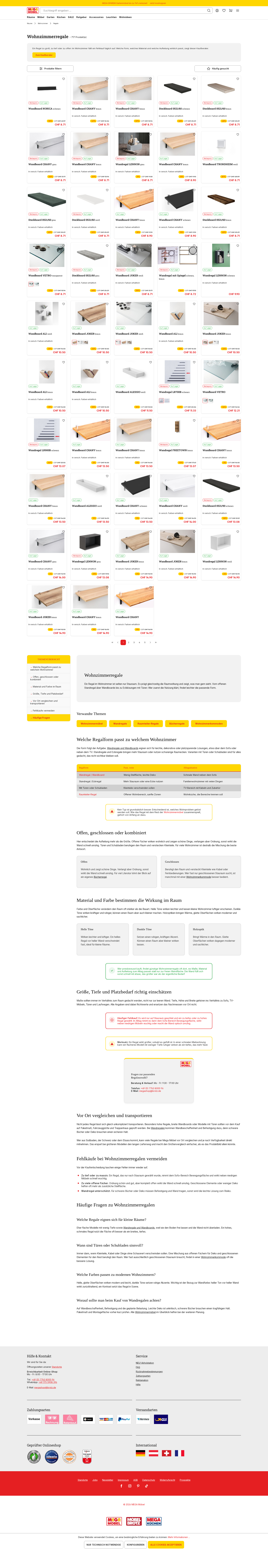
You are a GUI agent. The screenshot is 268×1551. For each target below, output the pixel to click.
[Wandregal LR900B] (47, 430)
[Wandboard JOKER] (134, 255)
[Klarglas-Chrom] (167, 400)
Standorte (57, 1367)
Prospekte (185, 1480)
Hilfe (138, 1384)
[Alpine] (74, 342)
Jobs (95, 1480)
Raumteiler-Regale (148, 723)
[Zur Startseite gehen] (33, 10)
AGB (135, 1480)
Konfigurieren (135, 1544)
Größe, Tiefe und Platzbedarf (48, 693)
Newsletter (107, 1480)
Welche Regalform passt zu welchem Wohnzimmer (45, 668)
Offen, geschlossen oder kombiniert (44, 678)
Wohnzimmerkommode (198, 877)
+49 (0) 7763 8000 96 (152, 1088)
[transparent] (30, 284)
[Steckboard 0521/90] (221, 485)
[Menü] (237, 10)
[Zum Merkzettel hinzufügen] (63, 79)
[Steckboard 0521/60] (177, 88)
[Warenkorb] (230, 10)
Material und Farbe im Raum (47, 686)
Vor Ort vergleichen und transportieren (44, 702)
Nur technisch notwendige (104, 1544)
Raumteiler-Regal (87, 794)
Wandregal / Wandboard (91, 775)
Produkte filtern (53, 68)
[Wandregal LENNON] (134, 144)
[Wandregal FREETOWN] (177, 430)
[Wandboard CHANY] (90, 88)
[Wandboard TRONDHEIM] (221, 144)
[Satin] (36, 284)
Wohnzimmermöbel (92, 723)
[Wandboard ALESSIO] (134, 371)
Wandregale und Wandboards (122, 748)
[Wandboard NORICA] (47, 88)
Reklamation (142, 1380)
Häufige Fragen (41, 717)
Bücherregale (177, 723)
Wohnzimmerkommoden (209, 723)
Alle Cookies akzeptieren (166, 1544)
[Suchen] (209, 10)
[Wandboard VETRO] (47, 255)
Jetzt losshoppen (158, 3)
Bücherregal (100, 877)
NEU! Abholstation (145, 1363)
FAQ (138, 1367)
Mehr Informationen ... (179, 1537)
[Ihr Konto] (217, 10)
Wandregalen (158, 1128)
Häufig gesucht (220, 68)
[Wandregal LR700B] (177, 371)
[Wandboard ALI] (47, 313)
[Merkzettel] (224, 10)
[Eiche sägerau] (85, 342)
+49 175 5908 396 (48, 1382)
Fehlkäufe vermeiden (44, 710)
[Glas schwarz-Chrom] (161, 400)
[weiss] (80, 342)
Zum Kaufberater (44, 55)
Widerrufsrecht (167, 1480)
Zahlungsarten (143, 1376)
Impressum (123, 1480)
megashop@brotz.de (150, 1091)
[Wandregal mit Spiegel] (177, 255)
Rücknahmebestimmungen (149, 1371)
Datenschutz (148, 1480)
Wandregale (120, 723)
